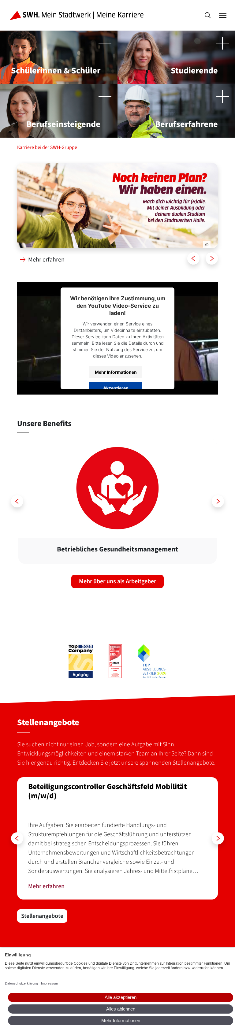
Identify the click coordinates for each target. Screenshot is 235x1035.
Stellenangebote (42, 916)
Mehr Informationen (116, 371)
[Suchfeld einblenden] (207, 15)
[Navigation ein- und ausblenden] (222, 15)
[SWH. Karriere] (78, 15)
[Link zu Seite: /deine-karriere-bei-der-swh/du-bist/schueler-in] (117, 205)
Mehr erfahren (46, 259)
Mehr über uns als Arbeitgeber (117, 581)
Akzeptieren (116, 387)
